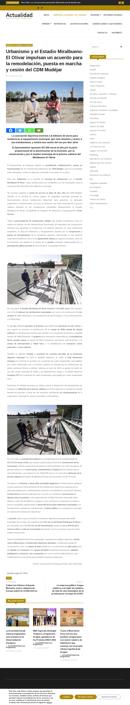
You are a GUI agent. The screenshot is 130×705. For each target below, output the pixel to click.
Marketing (94, 155)
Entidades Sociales (113, 15)
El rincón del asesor (98, 106)
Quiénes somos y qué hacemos (107, 24)
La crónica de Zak (97, 146)
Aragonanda (95, 65)
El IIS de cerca (96, 102)
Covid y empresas (97, 86)
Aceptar (66, 697)
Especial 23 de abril (98, 130)
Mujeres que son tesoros (100, 163)
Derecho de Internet (98, 98)
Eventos (93, 134)
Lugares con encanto (98, 150)
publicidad (94, 171)
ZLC (91, 207)
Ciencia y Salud (96, 82)
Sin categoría (95, 187)
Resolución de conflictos (100, 175)
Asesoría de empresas (99, 73)
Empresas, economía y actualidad (69, 15)
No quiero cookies (85, 697)
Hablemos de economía (100, 142)
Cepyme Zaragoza (97, 78)
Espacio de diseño (97, 122)
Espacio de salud (97, 126)
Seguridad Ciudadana (98, 183)
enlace (49, 702)
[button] (119, 3)
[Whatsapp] (29, 130)
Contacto (102, 32)
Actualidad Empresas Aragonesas (15, 646)
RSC (91, 179)
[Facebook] (10, 130)
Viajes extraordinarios (99, 203)
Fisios (92, 138)
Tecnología (94, 195)
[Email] (38, 130)
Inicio (46, 15)
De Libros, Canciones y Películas (103, 94)
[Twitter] (20, 130)
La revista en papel (79, 24)
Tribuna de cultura (97, 199)
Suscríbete (117, 32)
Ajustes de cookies (109, 697)
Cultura (93, 90)
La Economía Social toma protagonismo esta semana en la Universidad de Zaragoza (16, 637)
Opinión (46, 24)
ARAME (93, 69)
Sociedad (95, 15)
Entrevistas (60, 24)
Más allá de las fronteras (101, 159)
